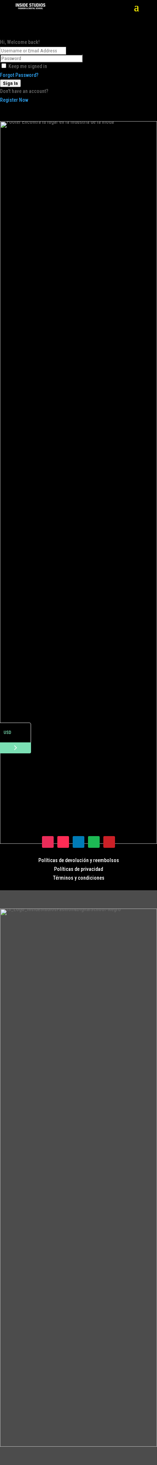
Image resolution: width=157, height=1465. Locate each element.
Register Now (14, 100)
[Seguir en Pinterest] (109, 842)
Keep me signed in (27, 66)
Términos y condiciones (78, 878)
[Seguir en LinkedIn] (78, 842)
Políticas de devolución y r (66, 860)
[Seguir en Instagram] (48, 842)
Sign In (10, 83)
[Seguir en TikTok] (63, 842)
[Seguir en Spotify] (94, 842)
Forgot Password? (19, 75)
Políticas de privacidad (78, 869)
